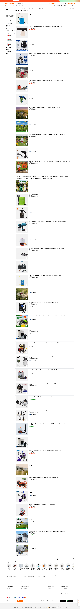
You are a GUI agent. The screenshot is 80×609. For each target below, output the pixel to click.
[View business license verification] (48, 607)
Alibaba (16, 8)
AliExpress (26, 604)
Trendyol (50, 604)
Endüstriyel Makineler (22, 8)
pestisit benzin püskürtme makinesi (47, 178)
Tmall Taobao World (35, 604)
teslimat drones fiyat (19, 178)
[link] (79, 600)
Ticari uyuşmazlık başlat (51, 586)
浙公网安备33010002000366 (55, 607)
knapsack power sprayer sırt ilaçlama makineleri (61, 575)
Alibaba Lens (12, 600)
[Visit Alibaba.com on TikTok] (71, 593)
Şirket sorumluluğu (10, 586)
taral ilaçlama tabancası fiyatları (43, 575)
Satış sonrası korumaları (24, 588)
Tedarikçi (34, 16)
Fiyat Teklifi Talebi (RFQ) (37, 585)
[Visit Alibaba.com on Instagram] (67, 593)
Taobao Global (44, 604)
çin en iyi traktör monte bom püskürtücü (35, 178)
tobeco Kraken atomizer (45, 176)
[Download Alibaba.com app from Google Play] (70, 601)
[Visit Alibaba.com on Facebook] (61, 593)
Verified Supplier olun (64, 588)
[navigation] (10, 284)
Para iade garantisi (23, 584)
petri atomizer (19, 176)
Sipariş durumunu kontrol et (65, 586)
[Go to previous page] (48, 559)
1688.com (30, 604)
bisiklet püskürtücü (10, 575)
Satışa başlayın (63, 584)
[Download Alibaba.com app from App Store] (63, 601)
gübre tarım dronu (41, 576)
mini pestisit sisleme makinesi (43, 574)
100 (68, 558)
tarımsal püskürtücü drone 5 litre (28, 575)
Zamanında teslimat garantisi (25, 586)
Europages (53, 604)
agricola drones (26, 178)
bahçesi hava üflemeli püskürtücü (26, 176)
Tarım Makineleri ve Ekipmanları (31, 8)
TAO (47, 604)
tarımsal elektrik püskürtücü (54, 176)
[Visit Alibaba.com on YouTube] (69, 593)
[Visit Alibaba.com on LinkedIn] (63, 593)
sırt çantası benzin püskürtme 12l (59, 574)
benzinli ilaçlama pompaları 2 (12, 576)
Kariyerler (8, 588)
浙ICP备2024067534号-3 (63, 607)
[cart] (61, 3)
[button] (49, 3)
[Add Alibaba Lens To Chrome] (20, 601)
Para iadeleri (49, 588)
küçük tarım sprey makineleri (27, 574)
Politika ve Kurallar (23, 591)
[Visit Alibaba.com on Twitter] (65, 593)
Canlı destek (49, 584)
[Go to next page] (71, 559)
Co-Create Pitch (9, 584)
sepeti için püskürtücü (10, 574)
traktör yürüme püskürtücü (36, 176)
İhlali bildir (49, 591)
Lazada (40, 604)
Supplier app (38, 600)
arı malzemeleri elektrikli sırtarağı (28, 576)
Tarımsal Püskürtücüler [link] (40, 8)
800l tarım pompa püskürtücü (64, 176)
